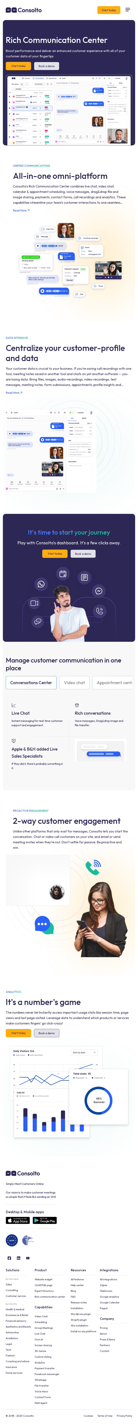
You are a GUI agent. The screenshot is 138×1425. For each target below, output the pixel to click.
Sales (9, 1284)
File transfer (42, 1385)
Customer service (16, 1296)
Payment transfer (45, 1368)
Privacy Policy (124, 1415)
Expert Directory (44, 1291)
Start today (109, 10)
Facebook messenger (47, 1374)
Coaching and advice (17, 1361)
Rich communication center (50, 1296)
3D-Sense (40, 1351)
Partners (105, 1345)
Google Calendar (110, 1302)
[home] (24, 10)
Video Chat (41, 1316)
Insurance (11, 1367)
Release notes (79, 1302)
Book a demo (46, 66)
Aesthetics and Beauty (18, 1326)
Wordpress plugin (81, 1314)
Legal (9, 1344)
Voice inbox (41, 1391)
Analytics (40, 1362)
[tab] (31, 682)
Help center (77, 1285)
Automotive (12, 1332)
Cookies (88, 1415)
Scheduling (41, 1322)
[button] (127, 10)
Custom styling (43, 1356)
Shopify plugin (79, 1319)
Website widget (43, 1279)
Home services (14, 1372)
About (103, 1333)
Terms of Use (104, 1415)
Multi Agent (41, 1403)
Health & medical (15, 1309)
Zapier (103, 1285)
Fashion (10, 1355)
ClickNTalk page (43, 1285)
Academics (12, 1338)
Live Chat (40, 1333)
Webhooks (106, 1291)
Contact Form (43, 1397)
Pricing (104, 1328)
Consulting (12, 1290)
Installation (77, 1308)
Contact (104, 1351)
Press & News (107, 1339)
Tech (8, 1349)
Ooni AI (39, 1339)
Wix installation (79, 1325)
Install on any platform (83, 1331)
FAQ (73, 1296)
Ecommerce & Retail (17, 1315)
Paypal (103, 1308)
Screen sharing (43, 1345)
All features (77, 1279)
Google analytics (109, 1296)
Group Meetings (44, 1328)
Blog (73, 1291)
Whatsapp (41, 1380)
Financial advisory (16, 1321)
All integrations (108, 1279)
